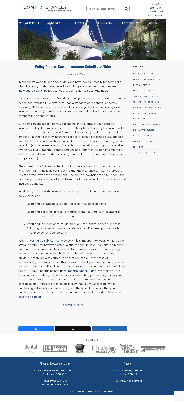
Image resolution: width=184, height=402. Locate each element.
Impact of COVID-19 (142, 141)
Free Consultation (157, 15)
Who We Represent (30, 23)
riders (65, 82)
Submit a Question (158, 11)
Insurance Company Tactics (147, 107)
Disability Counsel (84, 392)
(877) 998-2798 (59, 384)
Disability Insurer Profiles (146, 79)
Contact (153, 23)
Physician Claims (157, 4)
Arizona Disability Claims (145, 152)
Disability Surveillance (144, 113)
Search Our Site (73, 304)
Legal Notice (109, 392)
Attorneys (54, 23)
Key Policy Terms (141, 85)
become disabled (29, 296)
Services (79, 23)
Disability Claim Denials (145, 119)
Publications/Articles (144, 136)
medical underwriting (82, 271)
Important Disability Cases (146, 124)
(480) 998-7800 (58, 380)
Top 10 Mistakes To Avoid (145, 96)
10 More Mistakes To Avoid (146, 102)
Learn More (128, 23)
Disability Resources (143, 130)
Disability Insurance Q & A (146, 74)
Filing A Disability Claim (144, 91)
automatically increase (33, 262)
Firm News (138, 147)
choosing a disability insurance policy (50, 240)
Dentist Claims (156, 7)
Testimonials (104, 23)
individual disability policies (36, 90)
